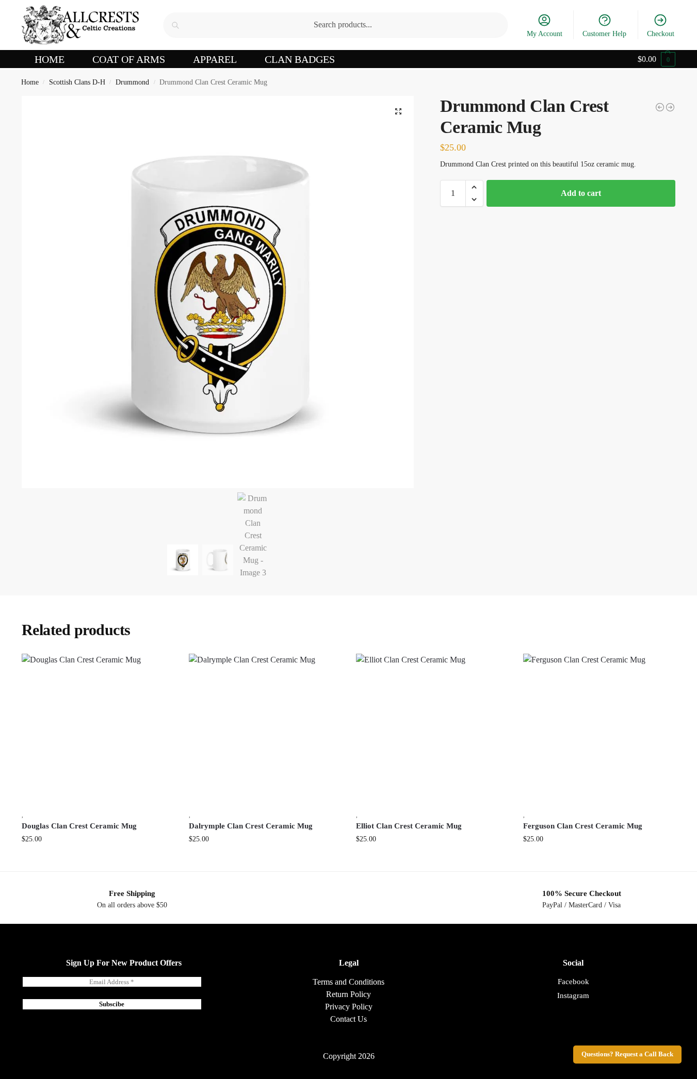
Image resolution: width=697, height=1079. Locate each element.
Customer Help (604, 34)
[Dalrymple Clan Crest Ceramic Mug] (265, 729)
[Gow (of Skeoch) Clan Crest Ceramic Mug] (670, 107)
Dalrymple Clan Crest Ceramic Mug (251, 826)
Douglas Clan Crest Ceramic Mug (79, 826)
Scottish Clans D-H (77, 82)
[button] (656, 59)
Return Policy (348, 994)
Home (30, 82)
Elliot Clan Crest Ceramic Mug (409, 826)
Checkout (660, 34)
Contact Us (348, 1019)
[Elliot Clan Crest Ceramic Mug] (432, 729)
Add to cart (581, 193)
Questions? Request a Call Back (627, 1054)
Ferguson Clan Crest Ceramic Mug (582, 826)
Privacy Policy (348, 1006)
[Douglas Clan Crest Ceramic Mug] (97, 729)
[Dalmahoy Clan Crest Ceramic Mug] (660, 107)
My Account (544, 34)
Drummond (132, 82)
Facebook (573, 981)
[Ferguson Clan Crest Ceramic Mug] (599, 729)
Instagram (573, 995)
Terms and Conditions (348, 981)
